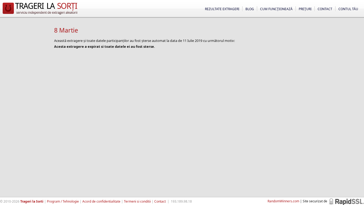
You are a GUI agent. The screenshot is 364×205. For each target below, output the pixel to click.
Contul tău (348, 9)
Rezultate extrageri (222, 9)
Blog (249, 9)
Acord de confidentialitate (101, 201)
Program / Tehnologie (63, 201)
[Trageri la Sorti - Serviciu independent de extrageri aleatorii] (40, 14)
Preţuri (305, 9)
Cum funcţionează (276, 9)
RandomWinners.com (283, 201)
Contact (325, 9)
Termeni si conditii (137, 201)
